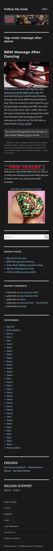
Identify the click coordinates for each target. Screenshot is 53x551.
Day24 (10, 396)
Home (7, 508)
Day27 (10, 406)
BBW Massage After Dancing (20, 261)
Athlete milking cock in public (21, 272)
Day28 (10, 409)
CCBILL (16, 490)
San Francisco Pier (29, 292)
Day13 (23, 299)
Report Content (12, 538)
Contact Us (9, 532)
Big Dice (9, 142)
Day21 (9, 385)
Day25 (10, 399)
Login (27, 135)
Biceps (23, 306)
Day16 (9, 365)
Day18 (9, 371)
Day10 (9, 344)
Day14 (9, 358)
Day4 (9, 427)
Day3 (9, 416)
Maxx (9, 444)
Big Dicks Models (21, 471)
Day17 (9, 368)
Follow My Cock (16, 9)
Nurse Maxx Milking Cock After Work (25, 265)
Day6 (9, 434)
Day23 (10, 392)
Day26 (10, 403)
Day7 (9, 437)
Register (8, 514)
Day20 (10, 382)
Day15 (9, 361)
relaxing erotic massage (31, 150)
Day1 (9, 340)
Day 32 (10, 333)
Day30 (10, 420)
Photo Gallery (13, 448)
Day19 (9, 375)
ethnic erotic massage (23, 145)
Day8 (9, 441)
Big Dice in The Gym (16, 258)
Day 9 (9, 337)
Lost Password (11, 526)
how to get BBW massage (22, 148)
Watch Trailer (24, 123)
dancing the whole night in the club (21, 92)
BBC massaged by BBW (25, 142)
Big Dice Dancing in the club (20, 268)
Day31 (9, 423)
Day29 (10, 413)
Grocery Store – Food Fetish (34, 303)
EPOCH (7, 490)
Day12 (9, 351)
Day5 (9, 430)
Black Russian (13, 330)
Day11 (9, 347)
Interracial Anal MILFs (15, 467)
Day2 (9, 378)
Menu (45, 9)
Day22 (10, 389)
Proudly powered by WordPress (31, 546)
